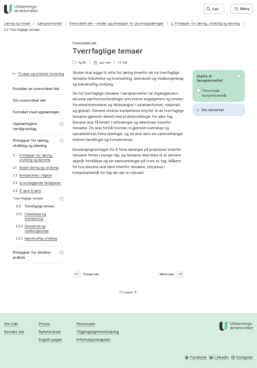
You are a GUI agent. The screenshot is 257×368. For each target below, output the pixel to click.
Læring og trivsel (17, 23)
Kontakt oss (14, 332)
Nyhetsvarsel (50, 332)
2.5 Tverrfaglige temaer (22, 30)
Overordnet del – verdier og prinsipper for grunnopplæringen (116, 23)
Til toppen (126, 292)
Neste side (167, 274)
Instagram (244, 357)
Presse (44, 324)
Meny (245, 9)
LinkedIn (221, 357)
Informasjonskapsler (93, 339)
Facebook (198, 357)
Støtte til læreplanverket (210, 78)
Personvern (85, 324)
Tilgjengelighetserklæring (97, 332)
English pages (50, 339)
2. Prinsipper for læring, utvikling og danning (205, 23)
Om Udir (11, 324)
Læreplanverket (49, 23)
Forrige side (91, 274)
